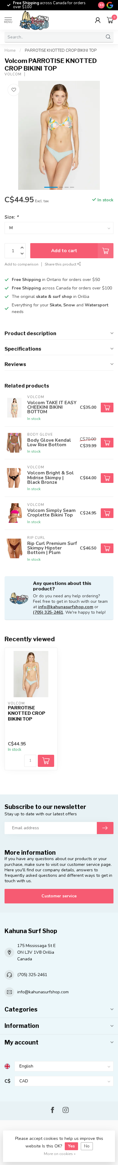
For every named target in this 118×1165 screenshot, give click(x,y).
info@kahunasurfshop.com (65, 607)
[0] (110, 20)
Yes (71, 1146)
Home (10, 50)
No (87, 1146)
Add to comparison (21, 264)
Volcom (13, 74)
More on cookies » (60, 1153)
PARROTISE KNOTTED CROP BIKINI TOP (61, 50)
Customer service (59, 896)
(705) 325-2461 (48, 612)
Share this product (61, 264)
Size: (11, 217)
